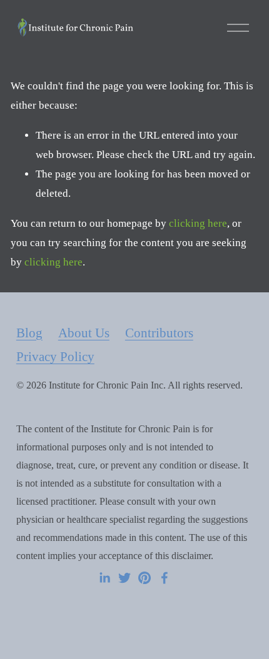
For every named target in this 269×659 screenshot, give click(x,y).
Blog (29, 332)
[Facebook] (164, 578)
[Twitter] (124, 578)
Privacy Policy (55, 356)
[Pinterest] (144, 578)
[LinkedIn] (104, 578)
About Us (83, 332)
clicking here (198, 223)
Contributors (159, 332)
